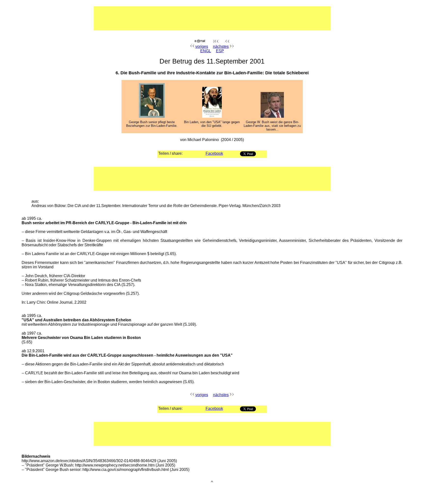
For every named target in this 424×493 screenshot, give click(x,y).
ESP (220, 51)
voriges (201, 46)
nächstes (221, 46)
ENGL (205, 51)
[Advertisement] (196, 18)
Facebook (214, 153)
